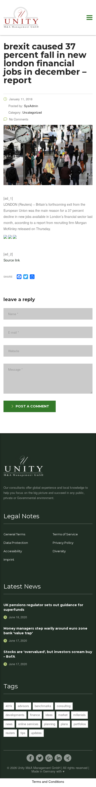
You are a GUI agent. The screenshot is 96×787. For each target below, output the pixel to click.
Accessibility (12, 551)
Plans (64, 724)
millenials (79, 714)
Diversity (59, 551)
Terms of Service (65, 534)
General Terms (14, 534)
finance (35, 714)
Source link (11, 260)
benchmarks (43, 706)
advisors (23, 706)
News (9, 724)
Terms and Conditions (48, 781)
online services (28, 724)
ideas (49, 714)
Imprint (8, 559)
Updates (36, 733)
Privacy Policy (63, 543)
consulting (64, 706)
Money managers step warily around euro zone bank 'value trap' (45, 630)
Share (7, 276)
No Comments (18, 119)
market (63, 714)
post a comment (32, 406)
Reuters (10, 733)
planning (49, 724)
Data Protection (15, 543)
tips (23, 733)
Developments (15, 714)
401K (9, 706)
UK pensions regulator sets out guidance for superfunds (43, 607)
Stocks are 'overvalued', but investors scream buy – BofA (47, 654)
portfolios (80, 724)
